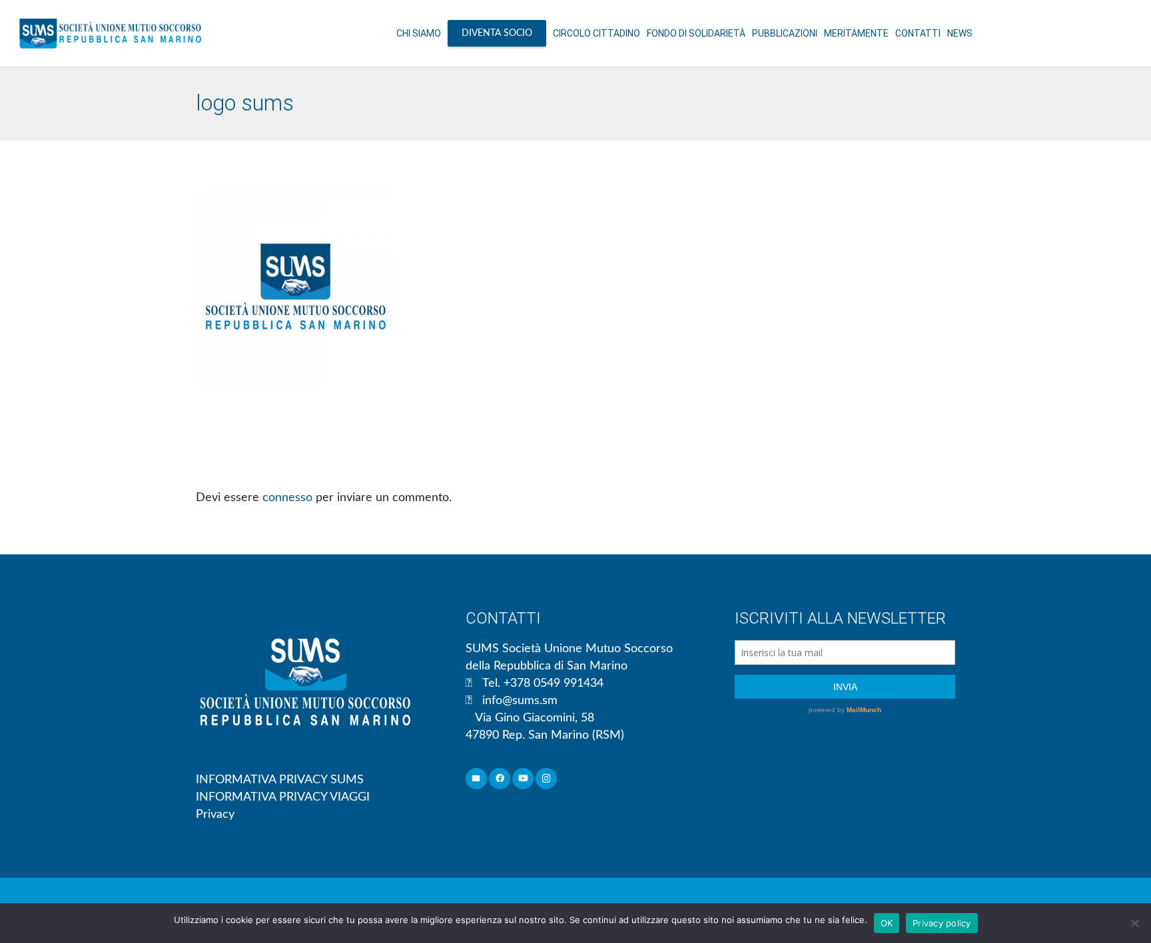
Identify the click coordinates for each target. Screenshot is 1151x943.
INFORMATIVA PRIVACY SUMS (280, 780)
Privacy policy (942, 923)
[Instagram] (547, 779)
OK (887, 923)
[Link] (110, 33)
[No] (1134, 923)
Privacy (215, 815)
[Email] (477, 779)
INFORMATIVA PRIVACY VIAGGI (283, 797)
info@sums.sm (520, 701)
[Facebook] (500, 779)
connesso (287, 498)
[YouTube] (523, 779)
